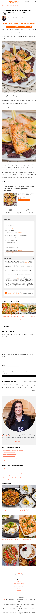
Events (19, 585)
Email (3, 365)
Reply (33, 390)
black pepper (19, 232)
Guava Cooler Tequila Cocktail (10, 470)
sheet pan (27, 262)
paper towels (15, 278)
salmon (5, 32)
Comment (4, 336)
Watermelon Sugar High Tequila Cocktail (12, 473)
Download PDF (28, 26)
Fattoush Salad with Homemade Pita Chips (13, 450)
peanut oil (13, 252)
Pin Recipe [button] (27, 199)
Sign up (4, 599)
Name (3, 360)
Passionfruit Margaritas (8, 475)
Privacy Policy (19, 591)
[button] (18, 197)
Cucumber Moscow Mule (8, 479)
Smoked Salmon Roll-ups (9, 456)
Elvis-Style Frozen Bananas (9, 454)
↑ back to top (19, 573)
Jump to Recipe (11, 26)
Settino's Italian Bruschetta (9, 462)
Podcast (19, 588)
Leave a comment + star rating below (15, 293)
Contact (19, 590)
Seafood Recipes (14, 5)
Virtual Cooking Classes (19, 586)
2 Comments (14, 18)
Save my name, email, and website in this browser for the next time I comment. (18, 372)
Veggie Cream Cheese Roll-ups (10, 458)
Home (3, 5)
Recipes (7, 5)
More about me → (19, 441)
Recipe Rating (5, 356)
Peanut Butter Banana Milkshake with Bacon (13, 472)
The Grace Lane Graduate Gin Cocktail (12, 477)
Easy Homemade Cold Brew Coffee (11, 468)
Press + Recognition (19, 583)
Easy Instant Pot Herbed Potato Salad (11, 460)
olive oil (13, 228)
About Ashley (19, 581)
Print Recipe (19, 26)
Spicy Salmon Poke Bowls (9, 452)
